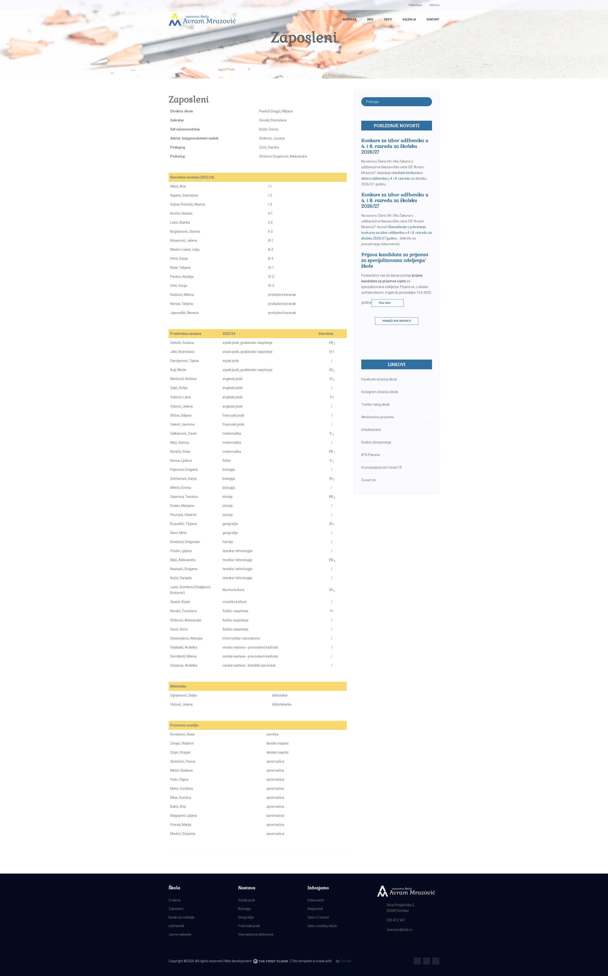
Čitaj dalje (385, 302)
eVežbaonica (371, 430)
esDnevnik (176, 926)
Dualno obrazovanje (376, 442)
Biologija (244, 909)
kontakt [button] (433, 19)
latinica (434, 5)
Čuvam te (368, 480)
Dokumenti (316, 900)
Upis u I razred (318, 917)
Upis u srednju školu (322, 926)
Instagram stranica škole (379, 392)
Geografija (246, 917)
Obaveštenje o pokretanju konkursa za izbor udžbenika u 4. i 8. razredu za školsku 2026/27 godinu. (396, 232)
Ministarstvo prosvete (377, 417)
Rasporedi (315, 909)
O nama (174, 900)
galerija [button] (409, 19)
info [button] (370, 19)
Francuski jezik (249, 926)
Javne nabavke (180, 934)
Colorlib (345, 961)
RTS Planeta (370, 455)
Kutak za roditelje (182, 917)
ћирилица (415, 5)
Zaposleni (176, 909)
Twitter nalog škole (375, 404)
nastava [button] (349, 19)
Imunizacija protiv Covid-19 (381, 467)
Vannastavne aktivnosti (255, 934)
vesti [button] (388, 19)
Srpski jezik (246, 900)
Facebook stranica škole (379, 379)
